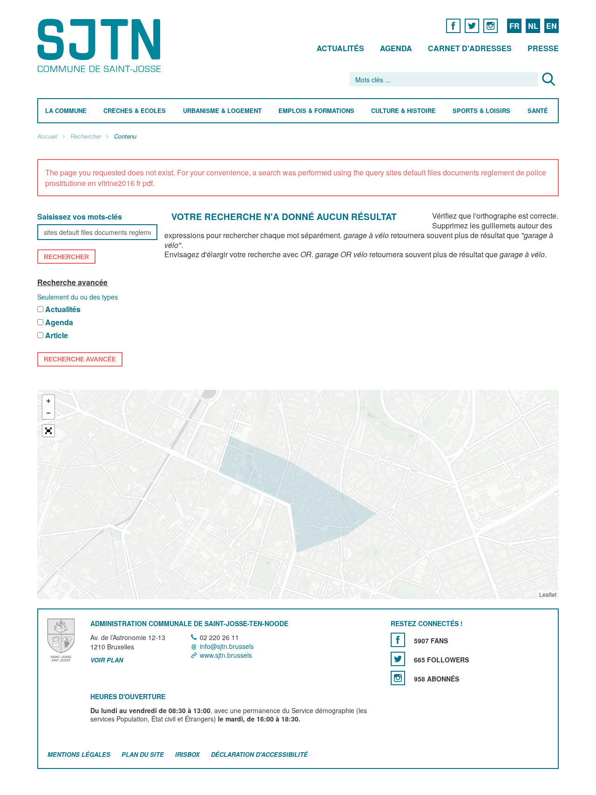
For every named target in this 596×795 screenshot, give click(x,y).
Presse (543, 48)
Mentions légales (78, 754)
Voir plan (106, 660)
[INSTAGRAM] (490, 25)
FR (514, 25)
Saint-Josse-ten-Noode (100, 45)
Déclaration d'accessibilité (259, 754)
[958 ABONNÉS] (398, 678)
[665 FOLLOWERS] (398, 659)
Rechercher (85, 136)
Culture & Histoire (403, 111)
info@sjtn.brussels (227, 646)
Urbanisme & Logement (222, 111)
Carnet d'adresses (470, 48)
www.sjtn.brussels (226, 655)
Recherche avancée (72, 282)
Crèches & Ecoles (134, 111)
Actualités (340, 48)
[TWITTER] (472, 25)
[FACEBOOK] (453, 25)
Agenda (396, 48)
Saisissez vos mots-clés (79, 217)
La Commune (66, 111)
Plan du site (143, 754)
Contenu (125, 136)
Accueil (47, 136)
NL (533, 25)
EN (551, 25)
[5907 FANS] (398, 640)
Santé (538, 111)
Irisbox (187, 754)
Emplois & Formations (316, 111)
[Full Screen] (48, 431)
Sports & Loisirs (481, 111)
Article (56, 336)
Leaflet (547, 594)
